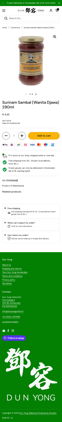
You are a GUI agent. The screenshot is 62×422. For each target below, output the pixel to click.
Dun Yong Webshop (28, 413)
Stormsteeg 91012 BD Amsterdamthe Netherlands (11, 303)
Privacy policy (8, 280)
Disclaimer (7, 283)
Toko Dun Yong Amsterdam (15, 272)
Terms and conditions (12, 276)
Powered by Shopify (47, 413)
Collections (15, 28)
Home (4, 28)
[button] (36, 94)
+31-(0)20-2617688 (11, 316)
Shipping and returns (12, 268)
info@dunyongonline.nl (12, 311)
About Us (6, 265)
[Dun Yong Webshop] (31, 11)
